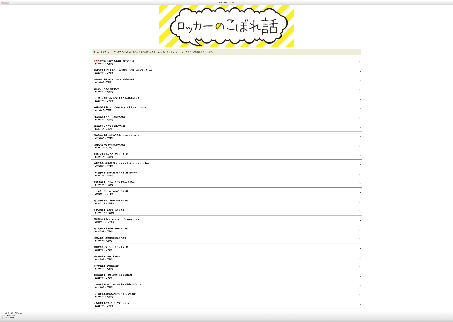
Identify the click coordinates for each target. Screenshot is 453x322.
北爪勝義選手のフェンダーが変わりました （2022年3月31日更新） (112, 304)
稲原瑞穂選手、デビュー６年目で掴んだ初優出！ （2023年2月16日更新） (115, 183)
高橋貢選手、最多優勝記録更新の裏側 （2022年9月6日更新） (110, 239)
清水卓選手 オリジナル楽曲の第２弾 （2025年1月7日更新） (109, 127)
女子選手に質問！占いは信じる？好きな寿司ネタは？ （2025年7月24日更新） (116, 99)
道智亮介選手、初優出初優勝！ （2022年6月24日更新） (107, 257)
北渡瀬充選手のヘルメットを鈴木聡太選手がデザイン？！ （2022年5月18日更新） (118, 285)
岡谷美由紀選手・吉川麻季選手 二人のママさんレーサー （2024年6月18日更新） (118, 136)
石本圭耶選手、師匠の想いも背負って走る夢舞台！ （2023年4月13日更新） (116, 174)
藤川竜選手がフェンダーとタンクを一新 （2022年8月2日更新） (111, 248)
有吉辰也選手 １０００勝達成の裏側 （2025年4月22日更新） (109, 118)
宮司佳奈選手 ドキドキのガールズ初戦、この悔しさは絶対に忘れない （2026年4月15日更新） (123, 71)
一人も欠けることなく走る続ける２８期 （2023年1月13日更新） (111, 192)
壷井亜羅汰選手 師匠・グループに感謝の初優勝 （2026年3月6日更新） (114, 80)
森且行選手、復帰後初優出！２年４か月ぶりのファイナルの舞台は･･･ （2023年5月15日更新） (124, 164)
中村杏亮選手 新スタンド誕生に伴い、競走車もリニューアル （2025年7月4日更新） (120, 108)
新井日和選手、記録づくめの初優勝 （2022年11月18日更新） (109, 211)
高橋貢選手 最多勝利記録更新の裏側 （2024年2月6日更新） (109, 146)
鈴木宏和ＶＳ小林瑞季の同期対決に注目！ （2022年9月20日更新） (112, 230)
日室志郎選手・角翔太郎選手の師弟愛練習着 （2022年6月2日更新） (113, 276)
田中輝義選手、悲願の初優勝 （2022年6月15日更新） (106, 267)
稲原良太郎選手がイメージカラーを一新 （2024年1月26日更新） (111, 155)
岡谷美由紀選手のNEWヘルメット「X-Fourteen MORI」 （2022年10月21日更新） (118, 220)
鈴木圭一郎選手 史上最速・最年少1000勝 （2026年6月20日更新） (114, 62)
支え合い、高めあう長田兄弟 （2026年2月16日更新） (106, 90)
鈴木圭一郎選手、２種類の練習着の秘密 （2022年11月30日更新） (111, 202)
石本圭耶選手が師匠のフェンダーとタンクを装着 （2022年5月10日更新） (115, 295)
